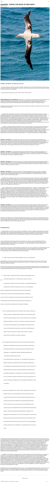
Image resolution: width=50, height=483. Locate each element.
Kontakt (16, 481)
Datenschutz (12, 481)
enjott (1, 1)
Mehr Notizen (25, 478)
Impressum (6, 481)
